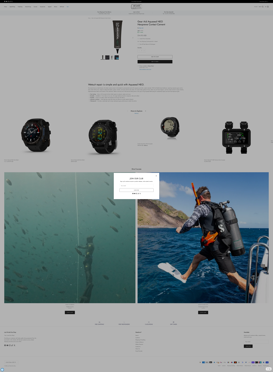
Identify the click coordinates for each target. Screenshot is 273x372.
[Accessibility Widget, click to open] (2, 369)
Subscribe (136, 190)
